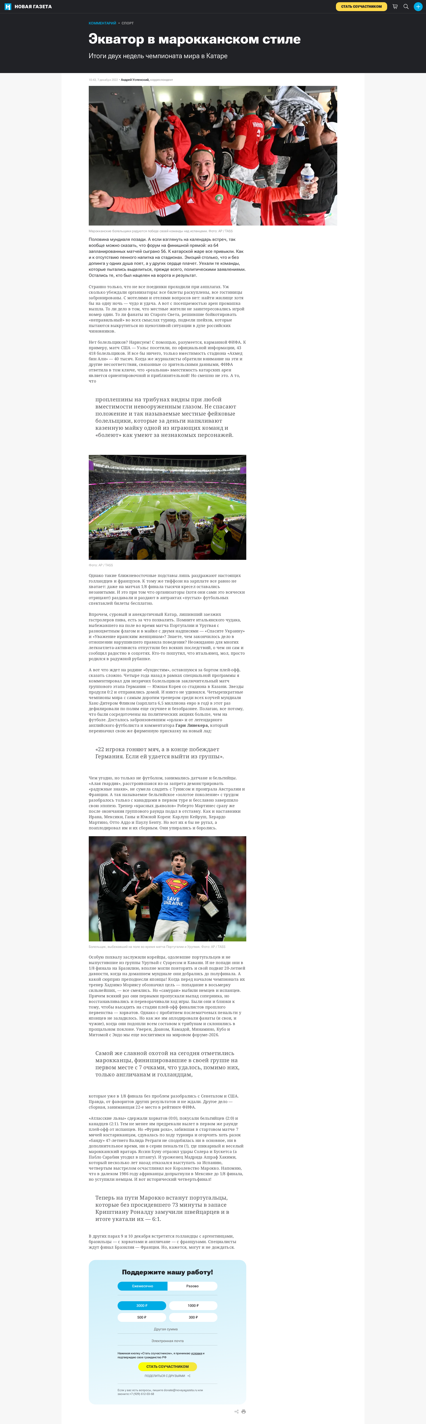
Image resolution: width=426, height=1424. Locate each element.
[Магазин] (394, 6)
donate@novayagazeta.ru (180, 1390)
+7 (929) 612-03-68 (142, 1394)
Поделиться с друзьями (165, 1376)
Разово (192, 1286)
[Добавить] (418, 6)
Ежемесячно (142, 1286)
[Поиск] (406, 6)
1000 (192, 1305)
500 (140, 1317)
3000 (140, 1305)
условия (196, 1353)
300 (192, 1317)
